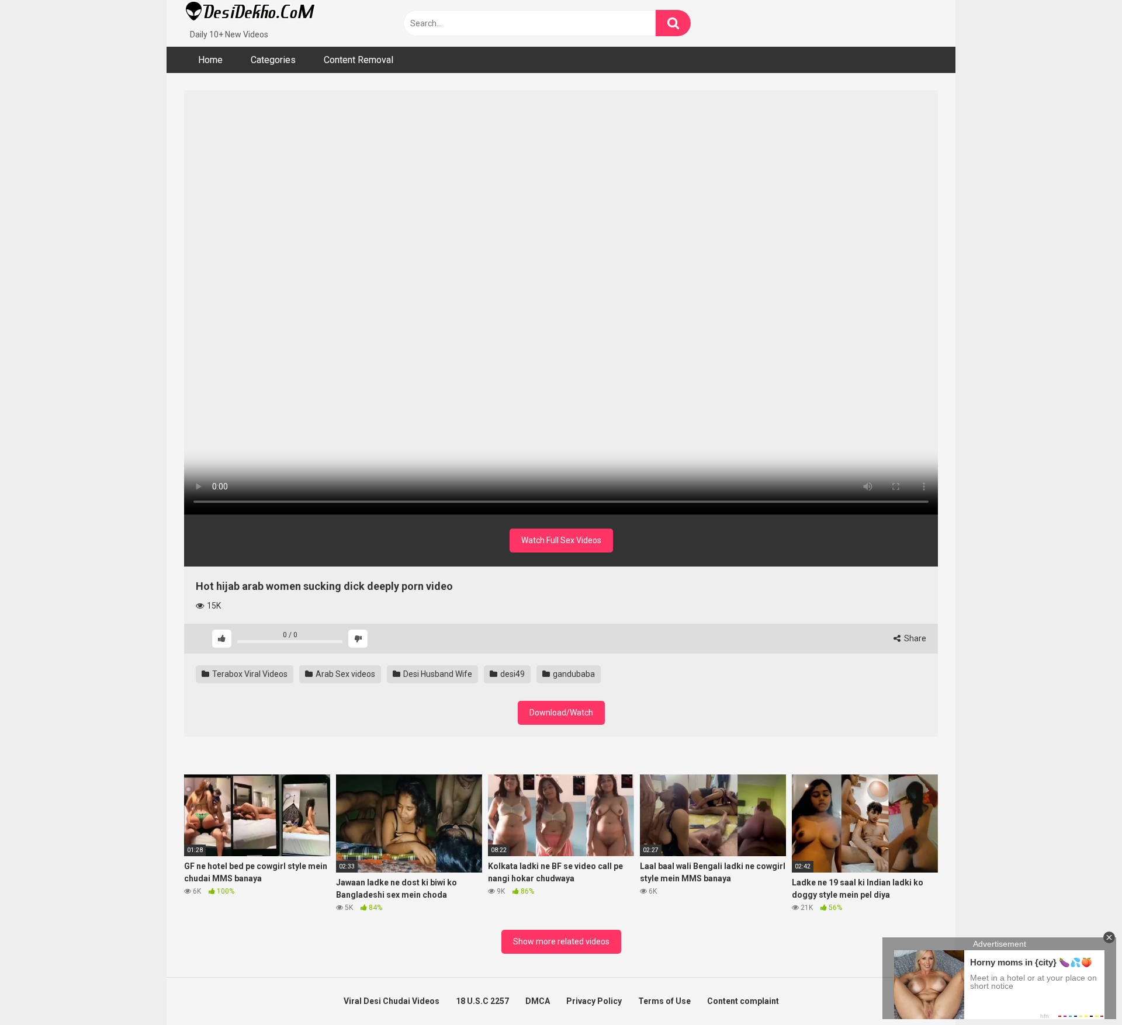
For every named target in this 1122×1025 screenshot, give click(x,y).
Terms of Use (664, 1001)
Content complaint (743, 1001)
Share (914, 638)
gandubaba (573, 674)
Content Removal (358, 59)
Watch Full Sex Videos (561, 540)
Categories (273, 59)
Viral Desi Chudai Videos (391, 1001)
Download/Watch (561, 712)
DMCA (537, 1001)
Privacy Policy (594, 1001)
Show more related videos (561, 941)
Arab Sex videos (344, 674)
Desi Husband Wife (436, 674)
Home (210, 59)
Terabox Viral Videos (249, 674)
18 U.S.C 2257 (482, 1001)
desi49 (511, 674)
